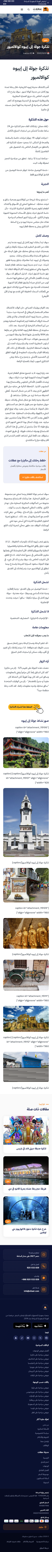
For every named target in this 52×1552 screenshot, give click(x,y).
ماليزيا (45, 40)
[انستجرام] (34, 1337)
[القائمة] (22, 9)
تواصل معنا (44, 1441)
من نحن (46, 1425)
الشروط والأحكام (43, 1437)
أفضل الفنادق (44, 1470)
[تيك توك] (21, 1337)
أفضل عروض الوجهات (41, 1351)
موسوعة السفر (43, 1474)
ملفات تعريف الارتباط (14, 1541)
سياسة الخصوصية (42, 1433)
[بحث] (28, 9)
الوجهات (46, 1466)
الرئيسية (46, 34)
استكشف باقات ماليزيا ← (32, 477)
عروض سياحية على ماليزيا (39, 1355)
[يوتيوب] (28, 1337)
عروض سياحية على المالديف (38, 1359)
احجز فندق (45, 1462)
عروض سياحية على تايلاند (39, 1375)
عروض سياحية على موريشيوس (37, 1392)
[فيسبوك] (46, 1337)
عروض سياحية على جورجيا (39, 1367)
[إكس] (40, 1337)
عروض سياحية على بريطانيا (39, 1400)
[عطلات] (41, 9)
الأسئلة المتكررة (43, 1429)
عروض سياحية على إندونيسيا (38, 1363)
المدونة (46, 1482)
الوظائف (46, 1445)
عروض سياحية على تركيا (40, 1388)
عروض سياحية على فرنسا (40, 1408)
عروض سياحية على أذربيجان (38, 1371)
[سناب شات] (15, 1337)
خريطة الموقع (44, 1548)
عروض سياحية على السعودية (38, 1404)
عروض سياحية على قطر (40, 1412)
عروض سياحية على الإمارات (39, 1396)
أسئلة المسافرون (43, 1478)
